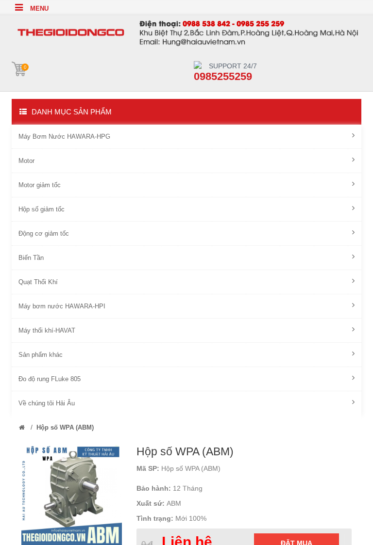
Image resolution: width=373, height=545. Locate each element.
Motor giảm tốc (39, 185)
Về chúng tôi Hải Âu (46, 403)
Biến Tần (31, 257)
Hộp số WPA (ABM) (65, 427)
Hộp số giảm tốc (41, 209)
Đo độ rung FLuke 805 (49, 379)
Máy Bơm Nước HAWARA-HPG (64, 136)
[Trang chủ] (22, 427)
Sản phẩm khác (40, 354)
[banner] (186, 31)
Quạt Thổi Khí (38, 282)
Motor (26, 160)
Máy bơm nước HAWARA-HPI (61, 306)
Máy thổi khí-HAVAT (46, 330)
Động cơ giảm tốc (43, 233)
